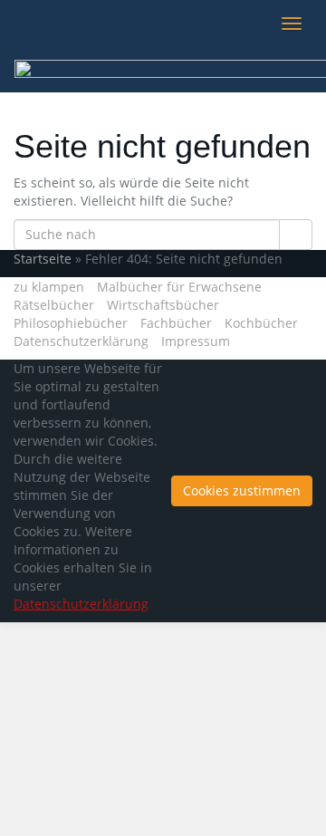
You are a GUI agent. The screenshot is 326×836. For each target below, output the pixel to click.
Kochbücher (261, 323)
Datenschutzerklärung (81, 341)
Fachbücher (176, 323)
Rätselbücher (54, 304)
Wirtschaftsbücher (163, 304)
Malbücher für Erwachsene (179, 286)
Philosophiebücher (71, 323)
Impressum (195, 341)
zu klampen (49, 286)
